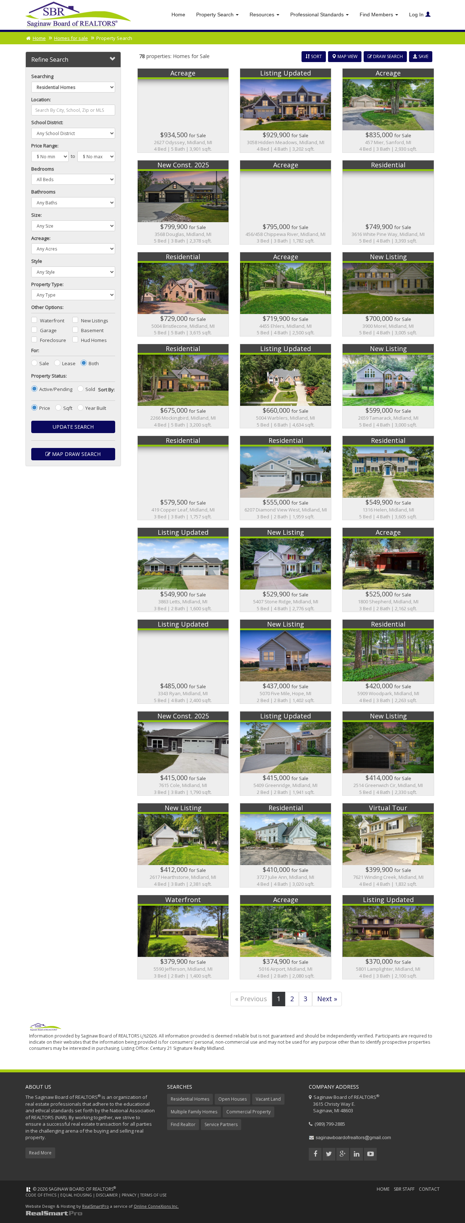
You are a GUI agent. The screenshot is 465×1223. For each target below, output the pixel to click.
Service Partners (221, 1124)
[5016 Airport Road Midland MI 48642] (285, 937)
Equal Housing (76, 1195)
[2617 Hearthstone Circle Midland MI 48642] (183, 845)
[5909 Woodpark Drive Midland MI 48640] (388, 662)
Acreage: (40, 238)
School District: (47, 122)
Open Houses (232, 1099)
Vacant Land (268, 1099)
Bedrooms (42, 169)
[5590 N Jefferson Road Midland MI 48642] (183, 937)
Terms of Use (153, 1195)
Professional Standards (317, 14)
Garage (48, 330)
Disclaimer (107, 1195)
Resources (263, 14)
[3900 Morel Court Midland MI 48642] (388, 294)
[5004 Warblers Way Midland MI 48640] (285, 386)
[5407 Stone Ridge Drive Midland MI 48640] (285, 570)
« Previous (251, 998)
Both (94, 363)
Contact (429, 1189)
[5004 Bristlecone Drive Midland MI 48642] (183, 294)
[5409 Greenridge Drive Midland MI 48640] (285, 753)
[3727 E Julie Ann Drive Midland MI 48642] (285, 845)
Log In (416, 14)
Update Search (73, 426)
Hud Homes (94, 340)
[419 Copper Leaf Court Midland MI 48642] (183, 478)
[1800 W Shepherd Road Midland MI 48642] (388, 570)
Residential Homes (190, 1099)
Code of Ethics (40, 1195)
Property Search (215, 14)
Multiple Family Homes (194, 1112)
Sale (44, 363)
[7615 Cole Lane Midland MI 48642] (183, 753)
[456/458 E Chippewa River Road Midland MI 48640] (285, 202)
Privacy (129, 1195)
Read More (40, 1153)
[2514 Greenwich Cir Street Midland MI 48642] (388, 753)
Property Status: (49, 375)
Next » (327, 998)
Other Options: (47, 307)
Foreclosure (53, 340)
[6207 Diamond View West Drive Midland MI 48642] (285, 478)
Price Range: (44, 145)
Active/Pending (55, 389)
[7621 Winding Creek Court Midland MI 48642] (388, 845)
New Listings (94, 320)
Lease (69, 363)
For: (35, 350)
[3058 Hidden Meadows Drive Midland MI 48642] (285, 110)
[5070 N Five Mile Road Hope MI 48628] (285, 662)
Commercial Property (248, 1112)
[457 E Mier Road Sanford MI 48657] (388, 110)
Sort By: (106, 389)
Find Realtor (183, 1124)
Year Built (95, 408)
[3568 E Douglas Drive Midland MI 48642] (183, 202)
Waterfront (52, 320)
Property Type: (47, 284)
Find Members (377, 14)
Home (178, 14)
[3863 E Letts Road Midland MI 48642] (183, 570)
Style (36, 261)
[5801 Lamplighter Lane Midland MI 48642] (388, 937)
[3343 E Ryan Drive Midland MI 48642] (183, 662)
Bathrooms (43, 191)
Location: (41, 99)
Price (44, 408)
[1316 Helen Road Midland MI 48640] (388, 478)
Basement (92, 330)
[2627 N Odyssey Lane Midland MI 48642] (183, 110)
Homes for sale (71, 38)
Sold (90, 389)
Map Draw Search (75, 454)
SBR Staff (404, 1189)
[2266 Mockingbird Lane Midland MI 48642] (183, 386)
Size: (36, 215)
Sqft (67, 408)
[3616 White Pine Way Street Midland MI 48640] (388, 202)
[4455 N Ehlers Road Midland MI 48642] (285, 294)
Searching (42, 76)
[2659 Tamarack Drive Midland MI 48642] (388, 386)
